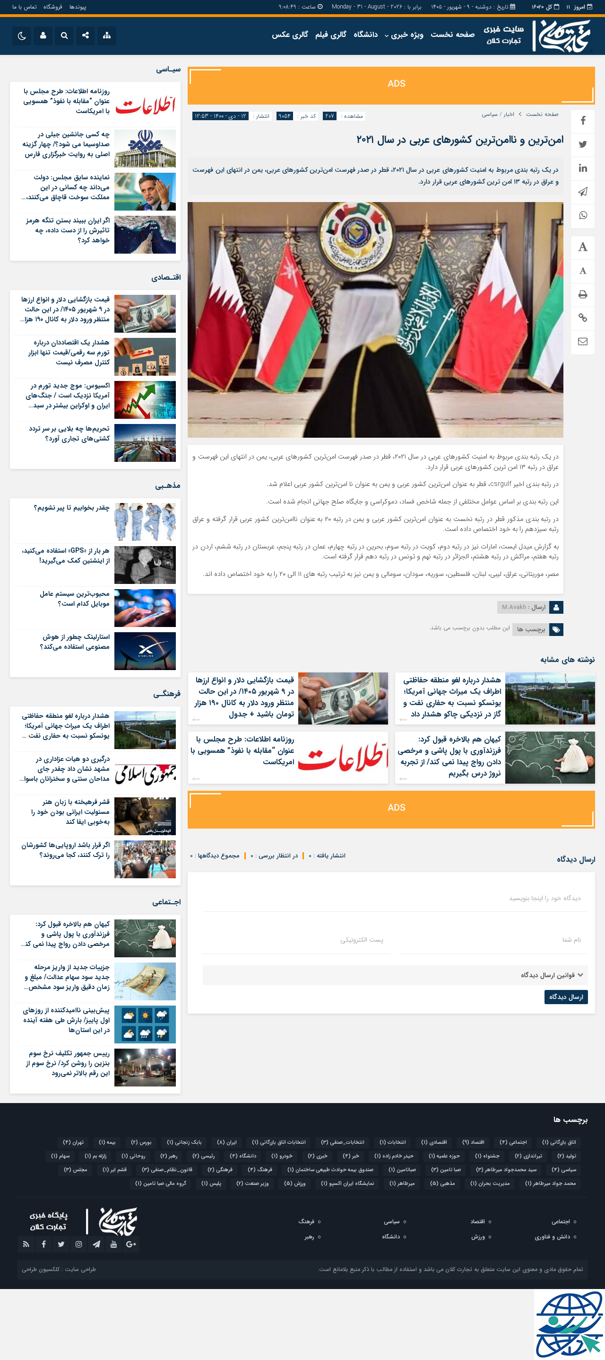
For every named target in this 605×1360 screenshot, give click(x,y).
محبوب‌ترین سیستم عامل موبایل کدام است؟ (75, 599)
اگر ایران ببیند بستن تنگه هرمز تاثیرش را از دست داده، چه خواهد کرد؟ (68, 230)
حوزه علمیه (444, 1156)
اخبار (509, 114)
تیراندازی (528, 1156)
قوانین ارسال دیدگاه (548, 975)
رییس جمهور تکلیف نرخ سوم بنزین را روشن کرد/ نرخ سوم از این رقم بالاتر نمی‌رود (68, 1063)
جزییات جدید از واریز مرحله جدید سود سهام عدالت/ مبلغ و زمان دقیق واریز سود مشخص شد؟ (67, 982)
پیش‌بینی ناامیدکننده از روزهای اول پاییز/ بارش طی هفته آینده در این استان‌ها (66, 1020)
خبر (351, 1156)
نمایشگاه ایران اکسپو (347, 1184)
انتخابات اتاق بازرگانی (279, 1143)
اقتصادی (434, 1143)
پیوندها (77, 6)
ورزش (295, 1184)
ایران (227, 1143)
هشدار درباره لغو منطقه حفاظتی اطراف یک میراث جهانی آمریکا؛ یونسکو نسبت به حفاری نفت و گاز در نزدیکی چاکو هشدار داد (452, 697)
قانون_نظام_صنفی (167, 1170)
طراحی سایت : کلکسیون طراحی (59, 1269)
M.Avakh (514, 607)
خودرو (282, 1156)
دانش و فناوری (552, 1236)
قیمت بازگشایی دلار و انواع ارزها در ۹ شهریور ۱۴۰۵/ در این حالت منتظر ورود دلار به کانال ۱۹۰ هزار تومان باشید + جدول (244, 697)
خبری (318, 1156)
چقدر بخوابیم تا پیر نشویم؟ (72, 508)
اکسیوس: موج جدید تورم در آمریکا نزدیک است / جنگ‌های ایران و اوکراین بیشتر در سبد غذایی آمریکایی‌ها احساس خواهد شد (68, 405)
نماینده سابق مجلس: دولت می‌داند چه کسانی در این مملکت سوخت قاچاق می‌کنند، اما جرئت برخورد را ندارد (68, 192)
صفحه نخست (453, 35)
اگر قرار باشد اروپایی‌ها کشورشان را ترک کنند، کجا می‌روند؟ (65, 850)
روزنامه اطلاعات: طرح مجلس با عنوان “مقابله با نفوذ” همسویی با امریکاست (242, 750)
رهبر (168, 1156)
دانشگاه (366, 35)
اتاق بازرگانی (559, 1143)
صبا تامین (446, 1170)
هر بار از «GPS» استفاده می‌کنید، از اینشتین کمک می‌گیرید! (66, 556)
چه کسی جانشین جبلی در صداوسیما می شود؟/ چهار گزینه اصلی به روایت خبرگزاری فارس (66, 144)
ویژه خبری (407, 35)
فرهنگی (220, 1170)
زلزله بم (95, 1156)
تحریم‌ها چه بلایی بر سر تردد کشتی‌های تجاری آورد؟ (69, 434)
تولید (566, 1156)
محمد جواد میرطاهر (550, 1184)
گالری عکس (290, 35)
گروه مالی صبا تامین (160, 1184)
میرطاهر (402, 1184)
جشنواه (487, 1156)
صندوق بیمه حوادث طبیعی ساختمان (330, 1170)
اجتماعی (513, 1143)
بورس (141, 1143)
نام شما (571, 939)
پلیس (211, 1184)
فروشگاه (52, 6)
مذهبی (442, 1184)
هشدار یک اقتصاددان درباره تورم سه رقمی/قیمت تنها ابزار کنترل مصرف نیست (69, 352)
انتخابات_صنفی (342, 1143)
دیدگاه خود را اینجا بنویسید (545, 898)
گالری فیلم (330, 35)
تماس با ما (24, 6)
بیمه (107, 1143)
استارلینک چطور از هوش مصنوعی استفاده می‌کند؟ (75, 642)
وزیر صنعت (252, 1184)
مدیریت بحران (490, 1184)
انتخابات (393, 1143)
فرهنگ (260, 1170)
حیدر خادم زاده (394, 1156)
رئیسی (203, 1156)
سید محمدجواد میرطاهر (506, 1170)
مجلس (75, 1170)
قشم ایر (115, 1170)
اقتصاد (473, 1143)
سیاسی (490, 114)
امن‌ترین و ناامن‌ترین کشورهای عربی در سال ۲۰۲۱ (460, 140)
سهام (60, 1156)
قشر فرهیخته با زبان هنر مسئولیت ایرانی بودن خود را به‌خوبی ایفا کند (70, 812)
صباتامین (402, 1170)
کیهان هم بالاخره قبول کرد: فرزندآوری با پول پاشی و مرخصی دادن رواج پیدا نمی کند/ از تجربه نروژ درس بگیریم (449, 756)
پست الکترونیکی (361, 939)
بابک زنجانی (184, 1143)
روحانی (133, 1156)
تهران (73, 1143)
